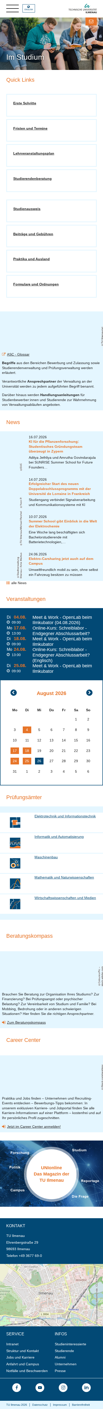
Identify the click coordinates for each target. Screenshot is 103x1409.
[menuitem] (29, 1344)
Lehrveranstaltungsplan (33, 153)
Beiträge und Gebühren (33, 234)
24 (15, 761)
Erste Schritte (24, 103)
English (28, 9)
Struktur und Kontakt (22, 1351)
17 (15, 751)
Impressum (60, 1404)
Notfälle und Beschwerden (27, 1371)
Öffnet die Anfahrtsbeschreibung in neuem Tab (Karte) (43, 1266)
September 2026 (89, 693)
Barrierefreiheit (81, 1404)
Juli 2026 (13, 693)
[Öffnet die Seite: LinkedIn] (86, 1387)
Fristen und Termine (30, 128)
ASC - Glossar (18, 354)
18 (27, 751)
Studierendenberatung (32, 179)
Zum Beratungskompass (26, 1022)
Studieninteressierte (70, 1344)
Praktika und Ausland (31, 259)
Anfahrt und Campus (22, 1364)
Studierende (64, 1351)
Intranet (12, 1344)
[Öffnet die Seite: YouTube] (40, 1387)
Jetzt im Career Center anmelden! (34, 1127)
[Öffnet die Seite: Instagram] (63, 1387)
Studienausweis (26, 209)
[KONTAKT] (91, 21)
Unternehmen (65, 1364)
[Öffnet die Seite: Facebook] (16, 1387)
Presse (60, 1371)
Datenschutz (40, 1404)
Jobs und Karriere (20, 1357)
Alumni (60, 1357)
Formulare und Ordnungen (36, 284)
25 (27, 761)
